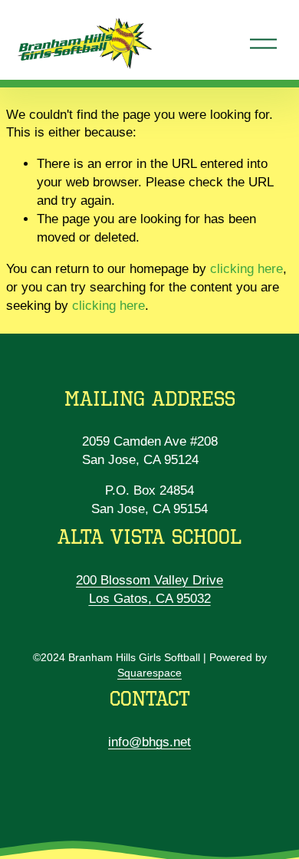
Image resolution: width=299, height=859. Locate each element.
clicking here (246, 269)
